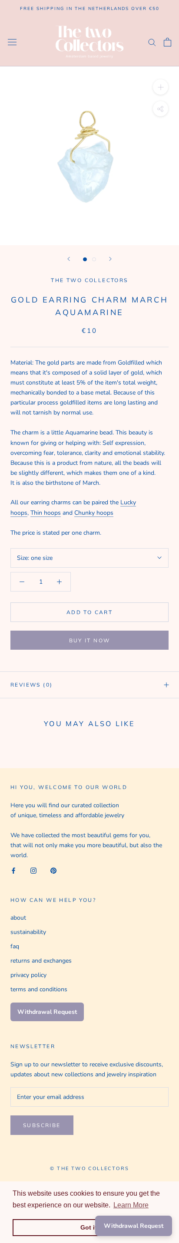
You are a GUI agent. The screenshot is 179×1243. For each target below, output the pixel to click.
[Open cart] (167, 42)
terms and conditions (38, 989)
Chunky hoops (93, 513)
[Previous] (68, 259)
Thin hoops (45, 513)
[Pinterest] (53, 870)
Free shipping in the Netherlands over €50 (89, 8)
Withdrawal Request (47, 1012)
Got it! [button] (89, 1227)
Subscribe (42, 1125)
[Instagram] (33, 870)
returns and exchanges (41, 961)
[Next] (110, 259)
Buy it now (89, 640)
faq (14, 946)
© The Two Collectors (89, 1168)
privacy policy (28, 975)
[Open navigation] (12, 42)
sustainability (28, 932)
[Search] (152, 42)
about (18, 918)
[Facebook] (13, 870)
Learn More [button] (131, 1205)
